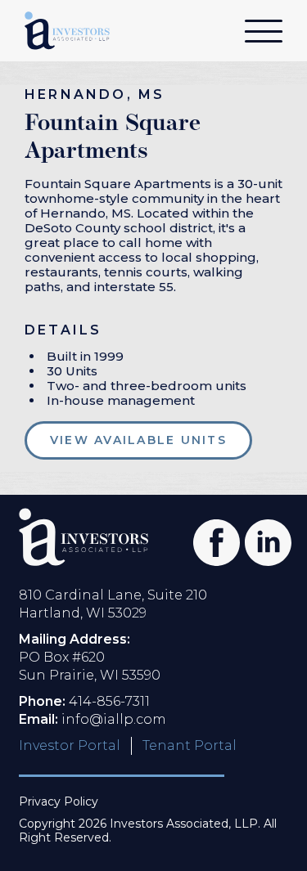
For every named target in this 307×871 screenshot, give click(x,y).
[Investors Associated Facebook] (210, 536)
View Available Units (138, 440)
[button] (263, 36)
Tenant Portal (189, 745)
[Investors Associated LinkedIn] (261, 536)
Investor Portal (69, 745)
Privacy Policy (58, 802)
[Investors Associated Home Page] (83, 537)
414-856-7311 (109, 701)
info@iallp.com (113, 719)
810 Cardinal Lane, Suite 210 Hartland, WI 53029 (113, 604)
